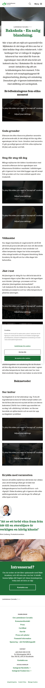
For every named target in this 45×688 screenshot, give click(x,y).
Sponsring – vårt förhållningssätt (22, 642)
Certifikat (22, 628)
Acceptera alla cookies (22, 358)
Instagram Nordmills (21, 668)
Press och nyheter (23, 635)
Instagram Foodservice (21, 671)
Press (22, 624)
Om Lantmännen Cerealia (23, 618)
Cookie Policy (22, 682)
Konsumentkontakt (22, 621)
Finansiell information (22, 638)
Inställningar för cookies (22, 346)
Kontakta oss (22, 660)
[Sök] (30, 3)
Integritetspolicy (12, 682)
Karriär (22, 631)
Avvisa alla (22, 352)
